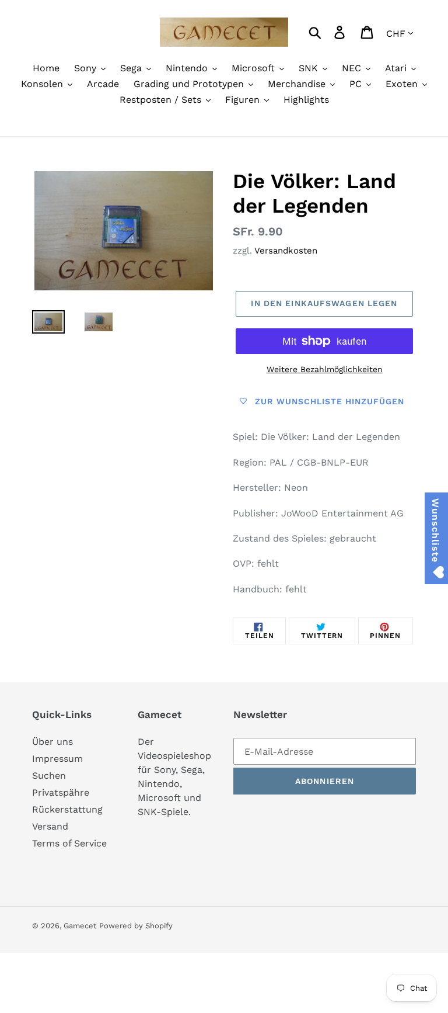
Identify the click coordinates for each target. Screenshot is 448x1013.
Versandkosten (285, 250)
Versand (50, 826)
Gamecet (80, 925)
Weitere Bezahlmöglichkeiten (325, 369)
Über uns (52, 741)
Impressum (57, 758)
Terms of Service (69, 843)
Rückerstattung (67, 809)
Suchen (49, 775)
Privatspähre (60, 792)
